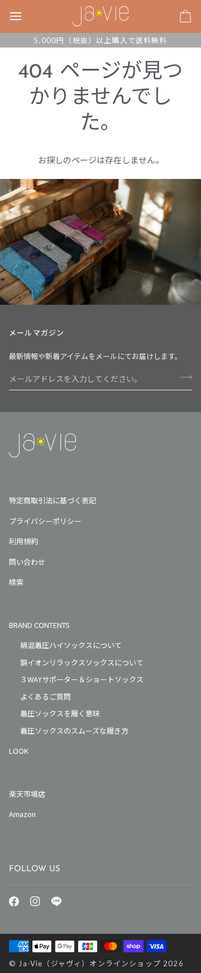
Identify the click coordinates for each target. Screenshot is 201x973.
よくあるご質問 (45, 696)
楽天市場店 (27, 793)
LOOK (18, 750)
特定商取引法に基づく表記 (52, 500)
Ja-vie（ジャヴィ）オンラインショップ (89, 963)
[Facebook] (14, 901)
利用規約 (23, 541)
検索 (16, 582)
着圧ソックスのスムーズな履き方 (74, 730)
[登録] (183, 377)
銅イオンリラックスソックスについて (81, 662)
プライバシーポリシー (45, 521)
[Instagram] (35, 901)
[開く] (25, 16)
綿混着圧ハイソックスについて (71, 645)
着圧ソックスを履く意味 (60, 713)
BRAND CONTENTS (39, 625)
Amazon (22, 814)
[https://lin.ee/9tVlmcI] (56, 901)
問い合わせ (27, 561)
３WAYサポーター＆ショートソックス (81, 679)
